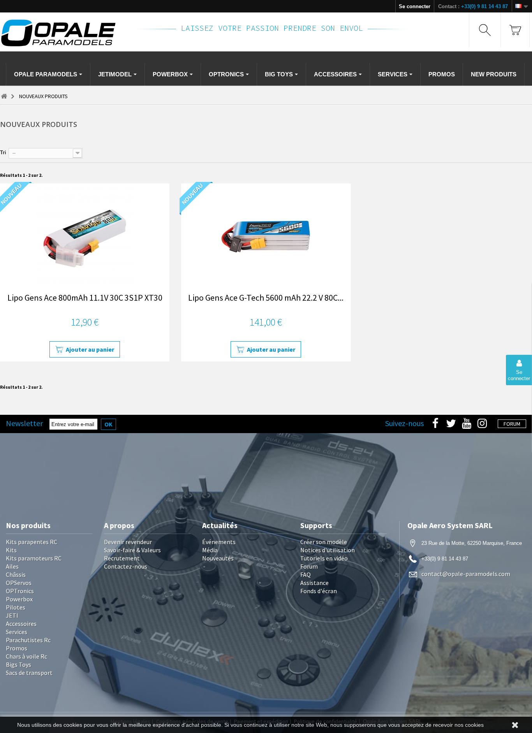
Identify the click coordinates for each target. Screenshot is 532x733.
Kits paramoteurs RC (34, 558)
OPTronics (20, 591)
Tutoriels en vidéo (324, 558)
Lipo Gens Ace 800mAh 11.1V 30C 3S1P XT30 (84, 297)
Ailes (12, 566)
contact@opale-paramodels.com (465, 574)
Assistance (314, 583)
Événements (219, 542)
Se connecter (414, 6)
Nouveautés (218, 558)
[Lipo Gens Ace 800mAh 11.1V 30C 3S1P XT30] (85, 235)
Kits (11, 550)
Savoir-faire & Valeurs (132, 550)
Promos (16, 648)
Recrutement (122, 558)
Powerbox (19, 599)
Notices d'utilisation (327, 550)
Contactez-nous (125, 566)
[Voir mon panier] (515, 29)
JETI (12, 615)
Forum (309, 566)
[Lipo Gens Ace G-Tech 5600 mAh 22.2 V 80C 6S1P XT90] (266, 235)
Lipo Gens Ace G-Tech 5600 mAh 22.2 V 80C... (266, 297)
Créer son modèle (323, 542)
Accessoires (21, 623)
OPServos (19, 583)
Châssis (16, 574)
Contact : (473, 6)
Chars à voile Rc (26, 656)
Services (16, 632)
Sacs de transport (29, 673)
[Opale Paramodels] (62, 33)
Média (210, 550)
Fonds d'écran (318, 591)
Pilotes (15, 607)
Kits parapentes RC (31, 542)
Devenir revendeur (128, 542)
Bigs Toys (18, 664)
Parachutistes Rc (28, 640)
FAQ (305, 574)
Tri (3, 152)
